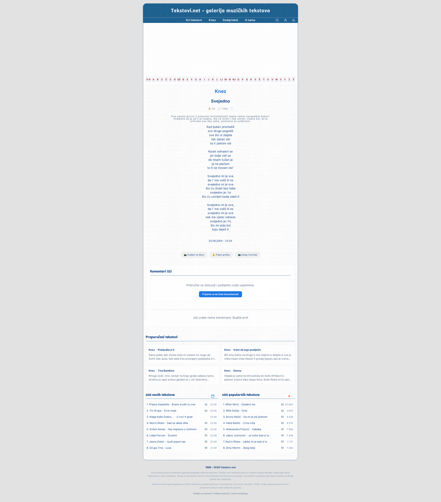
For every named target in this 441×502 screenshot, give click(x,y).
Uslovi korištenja (239, 493)
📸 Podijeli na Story (194, 254)
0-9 (148, 79)
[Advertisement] (220, 49)
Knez (220, 91)
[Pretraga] (277, 20)
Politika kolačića (221, 493)
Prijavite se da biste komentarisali (220, 294)
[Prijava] (285, 20)
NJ (234, 79)
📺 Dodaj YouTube (247, 254)
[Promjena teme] (294, 20)
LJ (221, 79)
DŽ (179, 79)
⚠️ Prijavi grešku (221, 254)
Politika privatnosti (202, 493)
